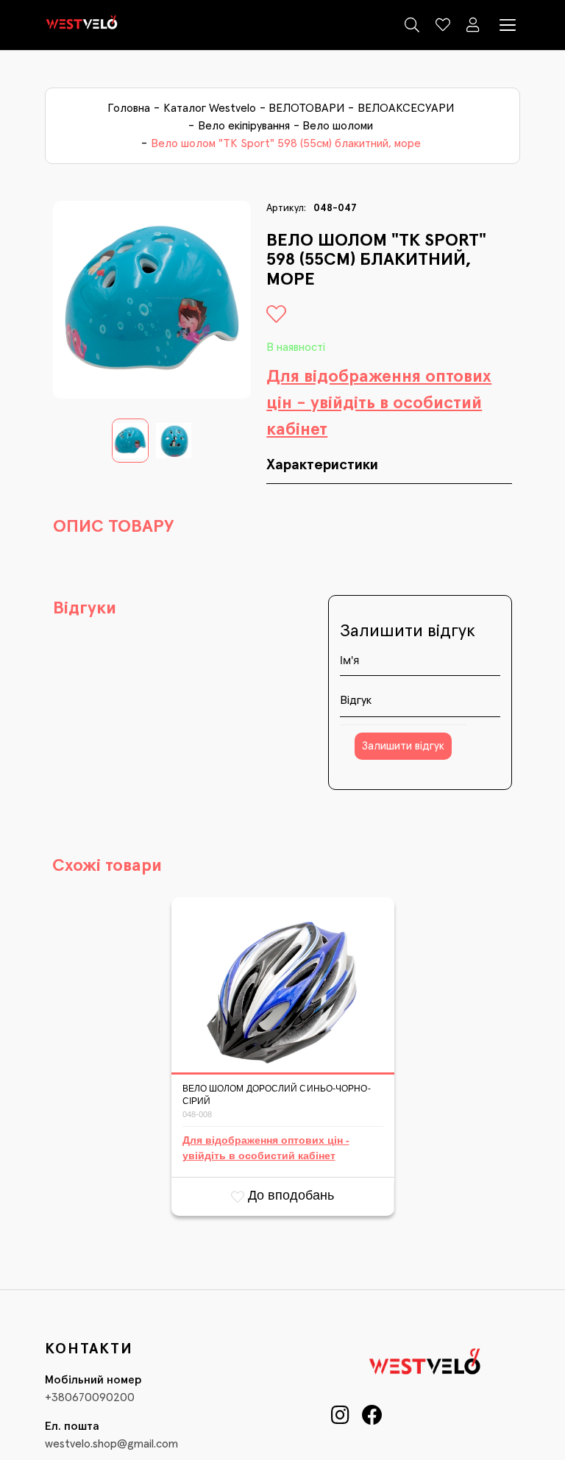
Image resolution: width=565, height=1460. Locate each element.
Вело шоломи (337, 126)
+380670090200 (90, 1397)
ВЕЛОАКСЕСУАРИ (406, 108)
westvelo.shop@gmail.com (111, 1444)
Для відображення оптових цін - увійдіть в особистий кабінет (378, 403)
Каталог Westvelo (209, 108)
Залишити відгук (403, 746)
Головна (128, 108)
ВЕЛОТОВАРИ (306, 108)
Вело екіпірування (244, 126)
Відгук (356, 700)
